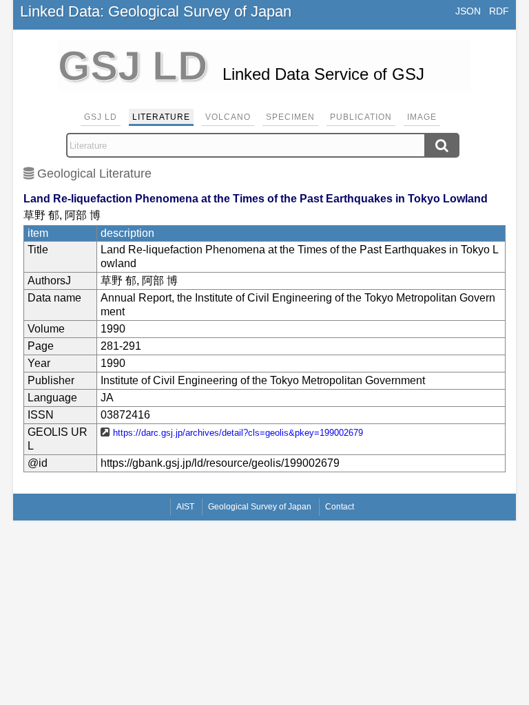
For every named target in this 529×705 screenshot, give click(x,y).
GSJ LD (100, 117)
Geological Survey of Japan (259, 507)
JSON (468, 11)
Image (422, 117)
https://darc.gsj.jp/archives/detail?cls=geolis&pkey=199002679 (238, 433)
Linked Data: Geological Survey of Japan (155, 11)
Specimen (290, 117)
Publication (361, 117)
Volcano (228, 117)
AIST (185, 507)
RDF (499, 11)
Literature (161, 117)
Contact (339, 507)
